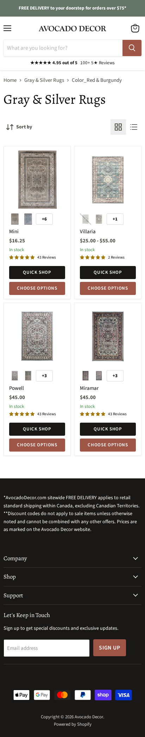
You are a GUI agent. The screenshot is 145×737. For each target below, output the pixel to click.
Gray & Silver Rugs (44, 80)
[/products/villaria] (107, 179)
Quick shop (37, 272)
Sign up (109, 648)
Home (10, 80)
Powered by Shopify (73, 724)
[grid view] (118, 127)
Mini (14, 231)
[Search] (131, 48)
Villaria (88, 231)
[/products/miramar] (107, 336)
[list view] (133, 127)
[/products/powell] (37, 336)
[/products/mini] (37, 179)
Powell (16, 388)
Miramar (89, 388)
